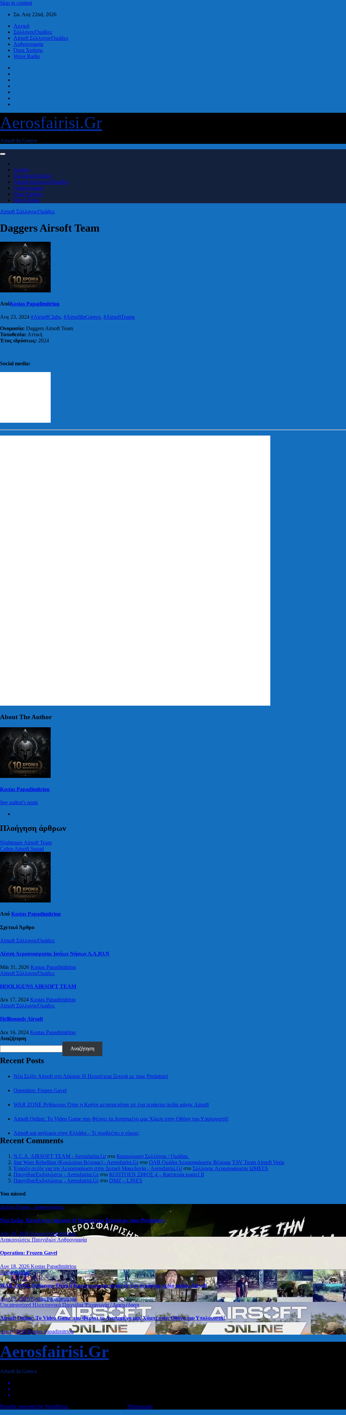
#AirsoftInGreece (82, 317)
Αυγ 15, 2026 (15, 1299)
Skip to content (16, 3)
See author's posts (19, 802)
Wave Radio (27, 56)
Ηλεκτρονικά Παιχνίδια (58, 1305)
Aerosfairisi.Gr (51, 122)
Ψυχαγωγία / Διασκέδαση (111, 1305)
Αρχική (21, 26)
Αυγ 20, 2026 (15, 1233)
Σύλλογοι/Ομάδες (33, 32)
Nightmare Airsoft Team (26, 842)
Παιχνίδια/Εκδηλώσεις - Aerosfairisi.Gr (56, 1174)
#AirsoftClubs (46, 317)
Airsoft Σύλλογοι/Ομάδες (41, 38)
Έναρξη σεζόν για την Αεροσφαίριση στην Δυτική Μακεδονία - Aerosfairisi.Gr (98, 1168)
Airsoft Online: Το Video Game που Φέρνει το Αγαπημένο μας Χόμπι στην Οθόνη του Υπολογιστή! (121, 1119)
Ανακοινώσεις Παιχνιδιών (28, 1239)
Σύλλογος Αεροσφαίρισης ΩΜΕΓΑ (230, 1168)
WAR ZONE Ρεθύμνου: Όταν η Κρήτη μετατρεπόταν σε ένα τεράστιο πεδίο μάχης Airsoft (111, 1104)
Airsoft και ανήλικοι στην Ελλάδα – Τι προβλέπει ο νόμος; (76, 1133)
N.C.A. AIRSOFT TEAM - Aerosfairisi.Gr (60, 1156)
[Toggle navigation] (2, 154)
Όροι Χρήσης (28, 50)
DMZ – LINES (125, 1180)
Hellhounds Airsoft (21, 1019)
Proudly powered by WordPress (34, 1406)
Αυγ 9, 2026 (14, 1331)
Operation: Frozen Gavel (40, 1090)
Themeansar (139, 1406)
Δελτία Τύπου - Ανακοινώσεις (32, 1207)
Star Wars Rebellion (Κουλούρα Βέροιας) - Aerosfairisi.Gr (76, 1162)
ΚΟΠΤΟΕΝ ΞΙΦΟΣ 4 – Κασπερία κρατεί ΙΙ (156, 1174)
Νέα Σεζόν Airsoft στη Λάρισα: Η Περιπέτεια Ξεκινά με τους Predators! (91, 1076)
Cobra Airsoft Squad (22, 848)
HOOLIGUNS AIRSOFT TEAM (38, 986)
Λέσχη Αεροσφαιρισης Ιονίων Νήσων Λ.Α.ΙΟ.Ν (54, 954)
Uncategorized (16, 1305)
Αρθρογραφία (28, 44)
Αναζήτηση (13, 1038)
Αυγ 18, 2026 (15, 1266)
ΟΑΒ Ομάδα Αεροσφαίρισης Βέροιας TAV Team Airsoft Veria (216, 1162)
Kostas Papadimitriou (34, 304)
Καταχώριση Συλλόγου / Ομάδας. (153, 1156)
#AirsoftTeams (119, 317)
